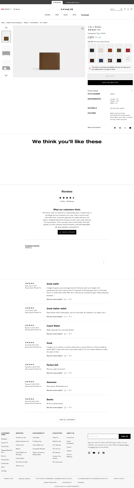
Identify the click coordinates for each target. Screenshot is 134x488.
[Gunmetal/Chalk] (101, 48)
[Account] (128, 9)
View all (28, 247)
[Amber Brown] (110, 48)
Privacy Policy (124, 445)
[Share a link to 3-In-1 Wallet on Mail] (130, 128)
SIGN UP (124, 436)
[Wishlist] (125, 9)
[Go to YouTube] (94, 453)
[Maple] (92, 59)
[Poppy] (128, 48)
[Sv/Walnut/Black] (110, 59)
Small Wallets (34, 22)
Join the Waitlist (110, 82)
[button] (6, 36)
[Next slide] (103, 263)
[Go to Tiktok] (98, 453)
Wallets (26, 22)
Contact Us (93, 447)
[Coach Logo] (67, 9)
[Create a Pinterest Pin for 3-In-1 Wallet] (120, 128)
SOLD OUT (110, 76)
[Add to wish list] (82, 28)
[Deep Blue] (101, 59)
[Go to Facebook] (103, 453)
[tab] (57, 2)
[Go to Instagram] (89, 453)
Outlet (3, 22)
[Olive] (119, 48)
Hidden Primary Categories (14, 22)
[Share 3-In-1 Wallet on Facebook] (115, 128)
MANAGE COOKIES (24, 478)
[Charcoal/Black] (92, 48)
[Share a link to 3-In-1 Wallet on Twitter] (125, 128)
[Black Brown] (119, 59)
